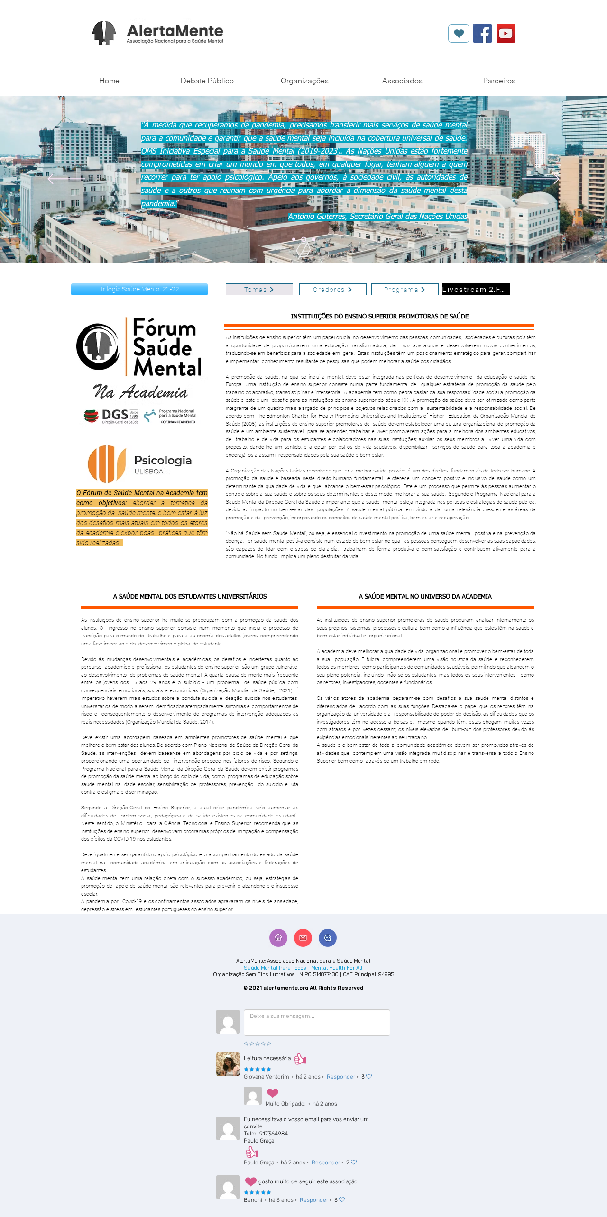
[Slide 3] (312, 239)
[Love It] (458, 33)
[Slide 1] (293, 239)
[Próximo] (541, 179)
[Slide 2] (302, 239)
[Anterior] (66, 179)
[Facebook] (482, 33)
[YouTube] (506, 33)
